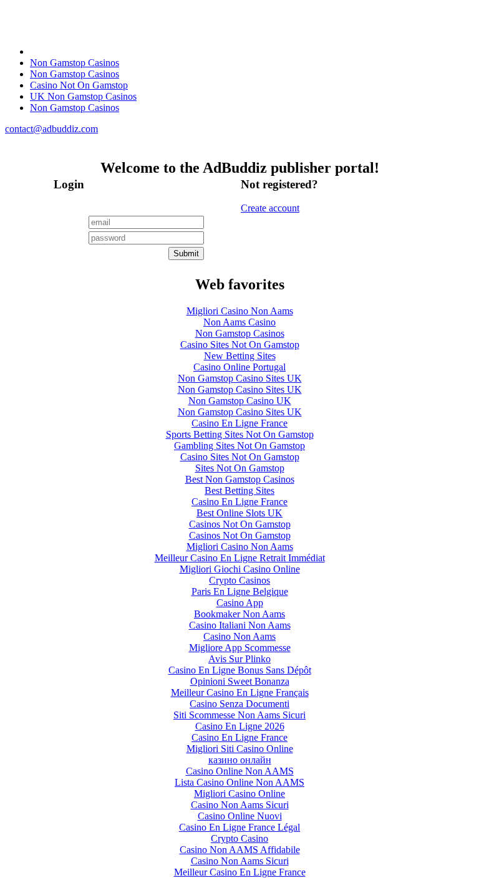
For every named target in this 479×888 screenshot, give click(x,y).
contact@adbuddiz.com (51, 128)
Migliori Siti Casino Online (239, 748)
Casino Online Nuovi (240, 816)
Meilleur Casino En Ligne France (240, 872)
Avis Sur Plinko (239, 659)
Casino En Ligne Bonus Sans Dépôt (239, 670)
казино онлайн (239, 760)
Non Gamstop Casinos (74, 62)
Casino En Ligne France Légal (239, 827)
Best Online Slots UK (239, 513)
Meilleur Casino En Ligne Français (240, 692)
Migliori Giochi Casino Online (240, 569)
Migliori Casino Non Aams (239, 311)
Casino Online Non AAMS (240, 771)
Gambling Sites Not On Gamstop (239, 445)
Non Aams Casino (239, 322)
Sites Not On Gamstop (239, 468)
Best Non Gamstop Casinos (239, 479)
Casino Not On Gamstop (79, 85)
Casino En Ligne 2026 (239, 726)
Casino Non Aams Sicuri (240, 804)
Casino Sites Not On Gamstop (239, 344)
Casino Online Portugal (239, 367)
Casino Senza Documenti (239, 703)
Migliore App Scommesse (240, 647)
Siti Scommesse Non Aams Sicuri (239, 715)
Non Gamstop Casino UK (239, 400)
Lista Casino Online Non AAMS (239, 782)
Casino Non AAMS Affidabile (240, 849)
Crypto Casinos (239, 580)
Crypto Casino (239, 838)
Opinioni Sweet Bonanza (239, 681)
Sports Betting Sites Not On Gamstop (240, 434)
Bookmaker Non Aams (239, 614)
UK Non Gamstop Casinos (83, 96)
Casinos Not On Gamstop (240, 524)
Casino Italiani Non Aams (240, 625)
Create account (270, 208)
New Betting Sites (240, 355)
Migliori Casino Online (239, 793)
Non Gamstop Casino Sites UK (240, 378)
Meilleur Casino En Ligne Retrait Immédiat (240, 558)
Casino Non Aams (239, 636)
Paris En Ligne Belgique (239, 591)
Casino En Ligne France (239, 423)
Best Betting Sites (239, 490)
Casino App (239, 602)
